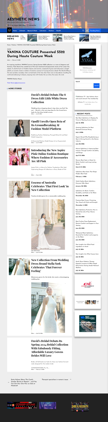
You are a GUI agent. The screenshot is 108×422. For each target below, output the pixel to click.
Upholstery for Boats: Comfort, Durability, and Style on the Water (86, 191)
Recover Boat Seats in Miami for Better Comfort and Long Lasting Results (86, 162)
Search (78, 81)
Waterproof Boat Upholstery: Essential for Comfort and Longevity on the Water (87, 235)
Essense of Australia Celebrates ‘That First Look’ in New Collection (50, 186)
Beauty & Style (32, 30)
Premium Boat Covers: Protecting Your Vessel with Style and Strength (86, 201)
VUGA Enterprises (87, 68)
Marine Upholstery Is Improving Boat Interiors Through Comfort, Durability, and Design (87, 150)
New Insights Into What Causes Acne (87, 254)
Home (15, 30)
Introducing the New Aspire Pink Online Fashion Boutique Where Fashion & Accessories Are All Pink (50, 155)
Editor (32, 113)
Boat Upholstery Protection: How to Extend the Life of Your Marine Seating (86, 212)
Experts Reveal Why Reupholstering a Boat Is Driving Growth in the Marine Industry (87, 139)
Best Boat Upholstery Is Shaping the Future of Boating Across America (87, 119)
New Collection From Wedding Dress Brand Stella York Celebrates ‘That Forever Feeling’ (50, 265)
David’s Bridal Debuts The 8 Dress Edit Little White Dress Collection (49, 98)
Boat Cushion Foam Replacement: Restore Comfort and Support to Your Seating (87, 223)
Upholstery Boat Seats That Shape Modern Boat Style (86, 172)
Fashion (51, 30)
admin (8, 60)
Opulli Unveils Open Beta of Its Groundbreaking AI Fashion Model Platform (48, 124)
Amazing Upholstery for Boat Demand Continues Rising (85, 128)
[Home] (9, 30)
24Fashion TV (81, 102)
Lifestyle (22, 30)
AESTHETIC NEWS (23, 20)
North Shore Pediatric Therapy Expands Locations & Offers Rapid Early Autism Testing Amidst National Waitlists (87, 264)
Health (58, 30)
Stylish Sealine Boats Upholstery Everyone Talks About (85, 182)
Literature (43, 30)
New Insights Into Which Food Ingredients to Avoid (85, 245)
